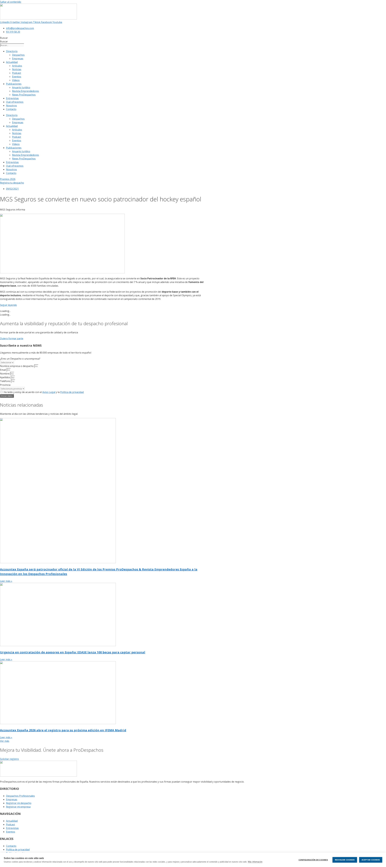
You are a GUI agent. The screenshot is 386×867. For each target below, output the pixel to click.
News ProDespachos (24, 94)
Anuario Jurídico (21, 87)
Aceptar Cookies (371, 859)
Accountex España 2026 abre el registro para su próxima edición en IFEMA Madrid (63, 730)
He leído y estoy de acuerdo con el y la (44, 392)
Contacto (11, 109)
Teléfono (5, 381)
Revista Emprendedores (25, 91)
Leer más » (6, 581)
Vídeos (16, 80)
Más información (255, 862)
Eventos (16, 76)
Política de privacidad (72, 392)
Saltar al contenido (10, 1)
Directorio (11, 51)
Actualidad (12, 62)
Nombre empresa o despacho (17, 366)
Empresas (17, 58)
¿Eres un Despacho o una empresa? (20, 358)
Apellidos (5, 377)
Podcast (16, 73)
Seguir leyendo (8, 305)
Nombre (5, 373)
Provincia (5, 385)
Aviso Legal (48, 392)
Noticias (16, 69)
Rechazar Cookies (345, 859)
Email (3, 369)
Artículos (17, 65)
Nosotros (11, 105)
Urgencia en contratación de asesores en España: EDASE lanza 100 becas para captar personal (72, 652)
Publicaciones (13, 83)
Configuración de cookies (313, 859)
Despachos (18, 55)
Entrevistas (12, 98)
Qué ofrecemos (14, 102)
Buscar (4, 37)
